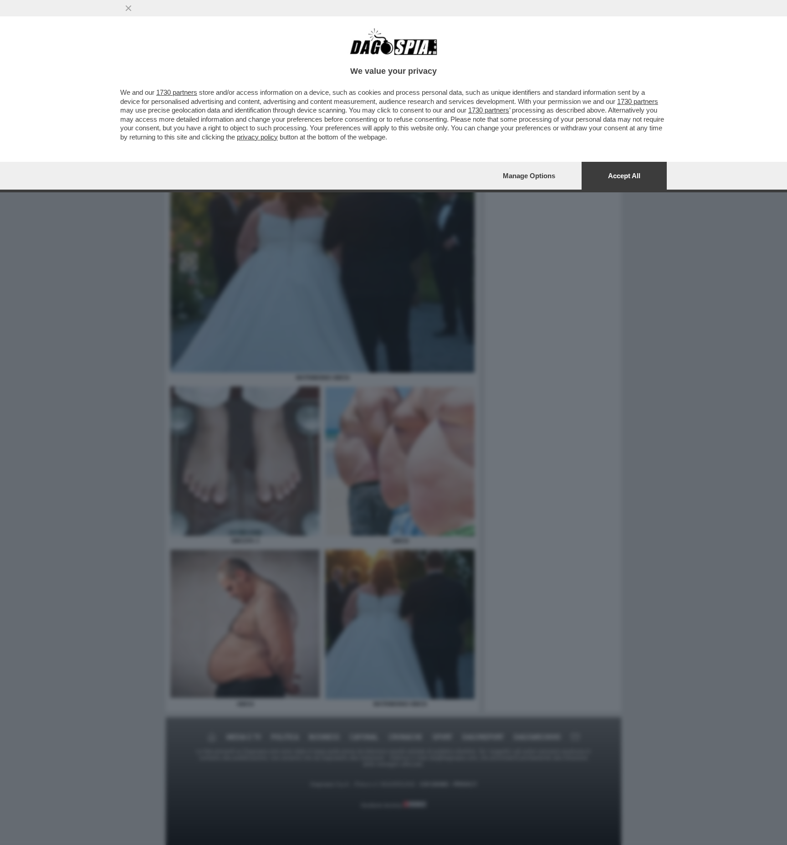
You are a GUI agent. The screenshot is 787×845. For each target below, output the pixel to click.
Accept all (624, 176)
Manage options (529, 176)
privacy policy (257, 137)
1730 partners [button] (176, 92)
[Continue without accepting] (128, 8)
